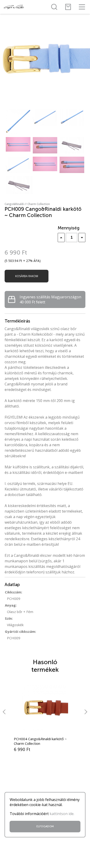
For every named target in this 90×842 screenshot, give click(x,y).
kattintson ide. (62, 813)
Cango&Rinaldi (16, 204)
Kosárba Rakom (26, 276)
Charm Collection (38, 204)
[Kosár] (68, 7)
